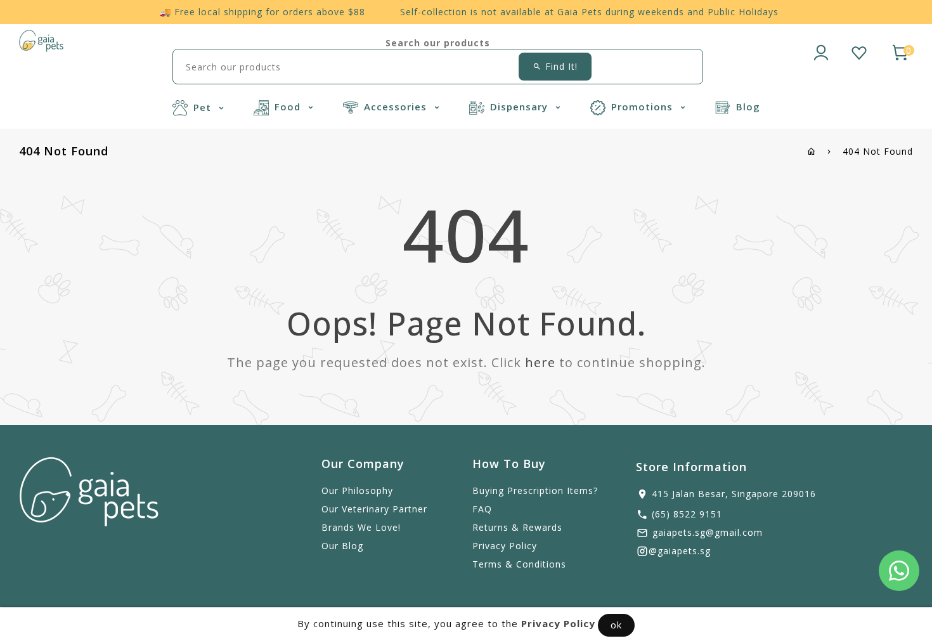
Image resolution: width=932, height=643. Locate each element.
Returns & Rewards (517, 527)
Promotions (643, 106)
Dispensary (520, 106)
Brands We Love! (361, 527)
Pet (203, 107)
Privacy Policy (504, 546)
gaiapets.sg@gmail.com (707, 532)
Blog (748, 106)
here (540, 362)
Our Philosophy (357, 490)
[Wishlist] (859, 51)
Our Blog (342, 546)
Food (289, 106)
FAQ (482, 509)
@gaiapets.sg (680, 551)
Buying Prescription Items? (535, 490)
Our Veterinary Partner (374, 509)
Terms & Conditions (519, 564)
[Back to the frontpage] (812, 151)
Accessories (397, 106)
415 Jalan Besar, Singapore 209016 (734, 494)
